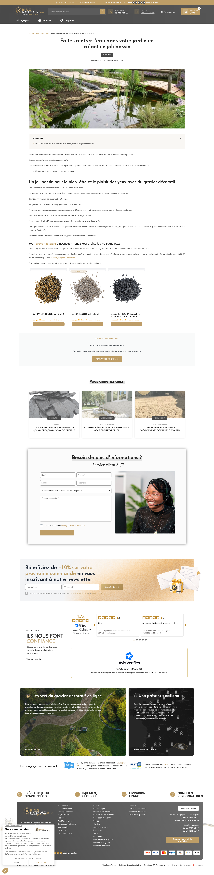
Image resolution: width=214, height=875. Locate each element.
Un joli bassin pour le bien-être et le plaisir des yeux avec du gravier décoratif (64, 144)
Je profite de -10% (112, 587)
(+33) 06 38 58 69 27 (190, 817)
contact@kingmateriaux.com (63, 257)
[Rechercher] (102, 11)
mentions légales (97, 593)
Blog (37, 33)
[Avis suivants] (185, 625)
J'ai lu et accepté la (65, 526)
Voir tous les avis (34, 659)
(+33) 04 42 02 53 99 (190, 831)
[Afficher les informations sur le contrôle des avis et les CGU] (90, 629)
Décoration (45, 33)
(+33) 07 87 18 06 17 (190, 828)
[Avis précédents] (94, 625)
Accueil (31, 33)
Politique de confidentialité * (73, 526)
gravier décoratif (46, 243)
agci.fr (200, 865)
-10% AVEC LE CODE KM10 (107, 359)
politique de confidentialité (79, 593)
